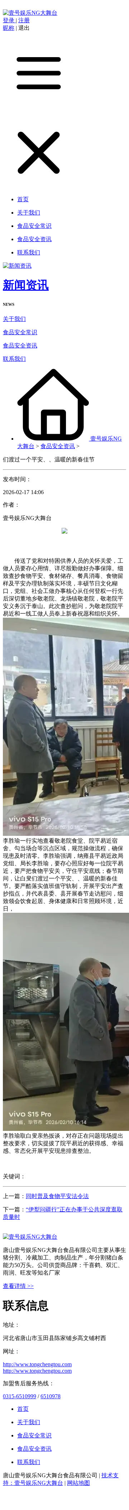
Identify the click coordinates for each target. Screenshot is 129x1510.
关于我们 (14, 319)
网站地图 (78, 1483)
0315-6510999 (19, 1396)
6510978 (50, 1396)
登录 (9, 20)
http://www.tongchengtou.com (37, 1364)
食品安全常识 (20, 332)
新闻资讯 (26, 284)
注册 (24, 20)
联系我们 (14, 359)
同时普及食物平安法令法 (57, 1196)
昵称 (8, 28)
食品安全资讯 (20, 345)
